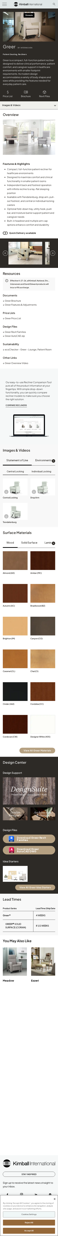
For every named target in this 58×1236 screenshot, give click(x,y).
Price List (8, 96)
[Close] (55, 1199)
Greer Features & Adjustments (20, 304)
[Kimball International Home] (28, 3)
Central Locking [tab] (15, 471)
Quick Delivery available (22, 232)
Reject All (29, 1222)
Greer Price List (12, 318)
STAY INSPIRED (29, 1174)
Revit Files (44, 96)
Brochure (26, 96)
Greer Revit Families (14, 331)
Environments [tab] (43, 460)
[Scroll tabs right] (53, 461)
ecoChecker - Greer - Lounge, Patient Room (27, 349)
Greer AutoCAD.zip (14, 335)
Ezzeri (35, 980)
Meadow (8, 980)
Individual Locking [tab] (41, 471)
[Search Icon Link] (54, 4)
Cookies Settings (29, 1214)
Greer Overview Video (15, 363)
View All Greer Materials (37, 750)
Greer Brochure (12, 300)
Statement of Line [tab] (17, 460)
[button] (15, 486)
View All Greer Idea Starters (35, 887)
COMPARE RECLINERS (16, 405)
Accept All (29, 1230)
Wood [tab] (10, 542)
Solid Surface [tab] (29, 542)
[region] (29, 1215)
